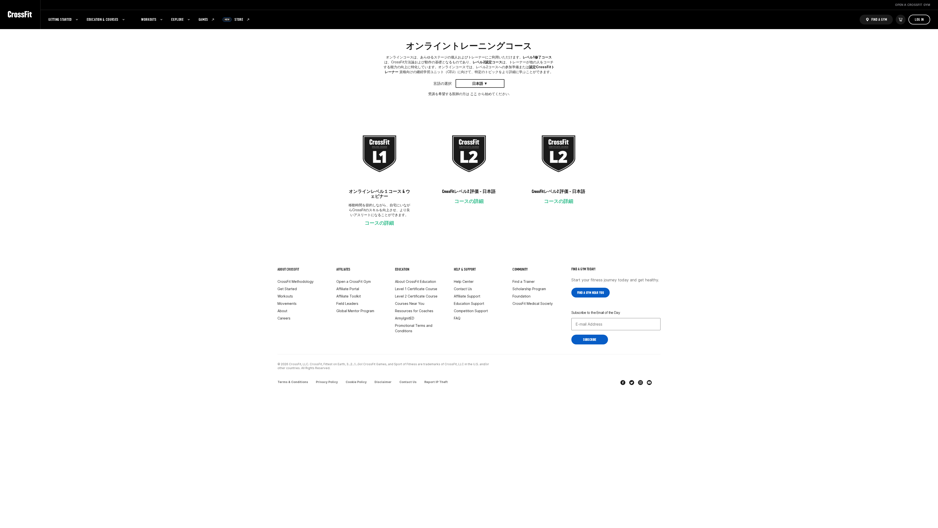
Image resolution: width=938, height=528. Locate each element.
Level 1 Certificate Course (416, 289)
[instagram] (640, 383)
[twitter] (631, 383)
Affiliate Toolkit (348, 296)
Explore (177, 19)
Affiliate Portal (347, 289)
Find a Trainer (523, 281)
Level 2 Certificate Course (416, 296)
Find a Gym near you (590, 293)
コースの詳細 (379, 223)
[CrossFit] (20, 14)
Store (234, 19)
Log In (919, 19)
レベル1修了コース (537, 57)
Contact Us (463, 289)
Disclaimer (383, 382)
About (282, 311)
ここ (473, 94)
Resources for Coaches (414, 311)
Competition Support (471, 311)
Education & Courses (102, 19)
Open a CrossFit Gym (353, 281)
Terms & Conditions (292, 382)
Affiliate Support (467, 296)
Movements (287, 303)
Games (203, 19)
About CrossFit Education (415, 281)
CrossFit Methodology (295, 281)
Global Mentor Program (355, 311)
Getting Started (60, 19)
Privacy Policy (327, 382)
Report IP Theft (436, 382)
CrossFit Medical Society (532, 303)
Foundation (521, 296)
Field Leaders (347, 303)
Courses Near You (409, 303)
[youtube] (649, 383)
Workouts (148, 19)
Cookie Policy (356, 382)
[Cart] (901, 19)
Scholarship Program (529, 289)
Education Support (469, 303)
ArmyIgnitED (404, 318)
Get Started (287, 289)
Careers (283, 318)
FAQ (457, 318)
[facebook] (622, 383)
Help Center (464, 281)
